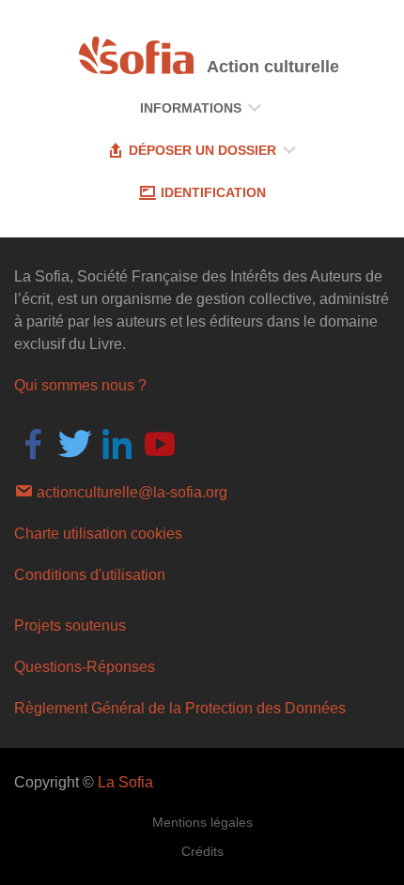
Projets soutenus (70, 625)
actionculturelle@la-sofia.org (130, 492)
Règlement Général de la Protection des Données (180, 708)
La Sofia (125, 782)
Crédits (202, 851)
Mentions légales (202, 822)
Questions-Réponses (84, 667)
